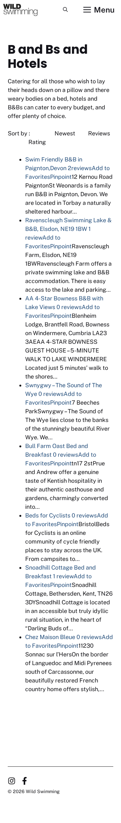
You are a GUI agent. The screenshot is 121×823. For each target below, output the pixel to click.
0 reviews (69, 307)
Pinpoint (61, 176)
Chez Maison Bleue (50, 637)
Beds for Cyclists (47, 515)
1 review (63, 576)
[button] (65, 9)
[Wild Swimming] (25, 9)
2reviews (80, 168)
